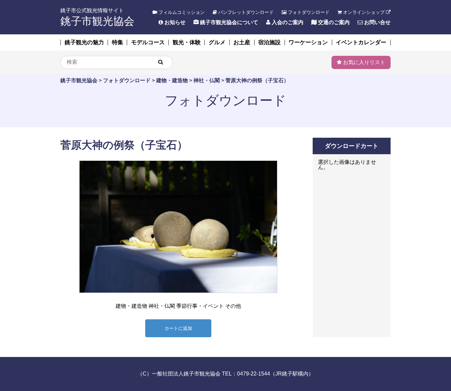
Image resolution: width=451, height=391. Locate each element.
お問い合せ (377, 22)
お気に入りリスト (363, 62)
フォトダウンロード (308, 12)
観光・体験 (187, 42)
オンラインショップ (364, 12)
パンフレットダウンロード (245, 12)
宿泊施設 (269, 42)
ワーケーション (308, 42)
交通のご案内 (333, 22)
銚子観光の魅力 (84, 42)
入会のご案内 (286, 22)
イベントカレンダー (361, 42)
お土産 (241, 42)
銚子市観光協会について (228, 22)
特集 (117, 42)
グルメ (217, 42)
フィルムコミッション (181, 12)
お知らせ (174, 22)
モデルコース (148, 42)
